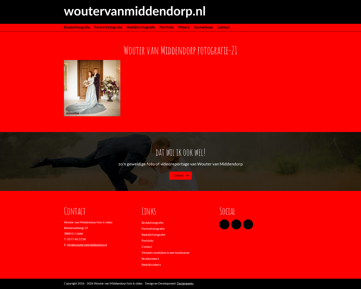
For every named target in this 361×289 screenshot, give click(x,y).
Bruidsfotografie (77, 27)
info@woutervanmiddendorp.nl (87, 244)
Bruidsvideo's (150, 258)
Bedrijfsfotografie (141, 27)
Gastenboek (203, 27)
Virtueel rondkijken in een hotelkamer (166, 252)
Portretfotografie (108, 27)
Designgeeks (185, 283)
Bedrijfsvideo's (151, 264)
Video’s (184, 27)
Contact (223, 27)
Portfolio (166, 27)
